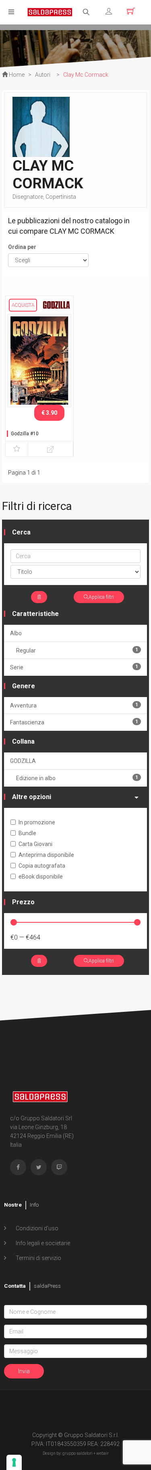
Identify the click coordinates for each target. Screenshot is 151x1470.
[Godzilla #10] (39, 360)
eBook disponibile (41, 876)
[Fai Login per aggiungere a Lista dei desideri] (17, 449)
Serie (74, 667)
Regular (77, 650)
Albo (16, 633)
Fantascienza (74, 722)
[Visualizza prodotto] (50, 449)
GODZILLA (23, 761)
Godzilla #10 (25, 433)
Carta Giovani (35, 844)
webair (102, 1453)
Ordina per (22, 247)
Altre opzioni (31, 797)
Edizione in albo (77, 778)
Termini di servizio (37, 1258)
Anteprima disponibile (46, 855)
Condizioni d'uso (36, 1228)
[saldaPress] (50, 11)
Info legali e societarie (42, 1243)
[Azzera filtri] (39, 597)
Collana (23, 741)
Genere (23, 686)
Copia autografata (42, 865)
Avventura (74, 705)
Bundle (27, 833)
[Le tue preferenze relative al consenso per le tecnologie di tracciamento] (14, 1462)
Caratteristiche (35, 614)
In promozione (37, 822)
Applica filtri (101, 597)
